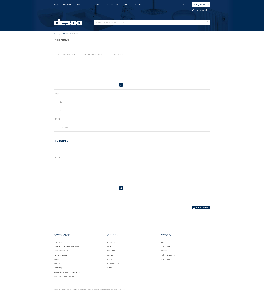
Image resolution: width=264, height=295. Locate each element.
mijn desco (200, 4)
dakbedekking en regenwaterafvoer (66, 246)
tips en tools (137, 4)
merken (110, 255)
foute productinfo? (202, 208)
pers (69, 289)
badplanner (111, 242)
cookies (75, 289)
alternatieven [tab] (117, 54)
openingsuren (166, 246)
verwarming (58, 268)
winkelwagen (201, 10)
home (56, 4)
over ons (99, 4)
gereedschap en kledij (61, 250)
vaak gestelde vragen (168, 255)
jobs (126, 4)
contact (64, 289)
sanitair (56, 259)
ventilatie (57, 263)
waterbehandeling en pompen (64, 276)
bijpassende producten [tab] (94, 54)
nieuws (89, 4)
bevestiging (58, 242)
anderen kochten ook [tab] (67, 54)
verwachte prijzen (113, 263)
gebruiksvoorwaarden (85, 289)
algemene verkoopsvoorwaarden (103, 289)
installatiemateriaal (60, 255)
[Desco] (71, 20)
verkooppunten (113, 4)
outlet (109, 268)
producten (67, 4)
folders (78, 4)
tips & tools (111, 250)
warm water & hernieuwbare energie (67, 272)
